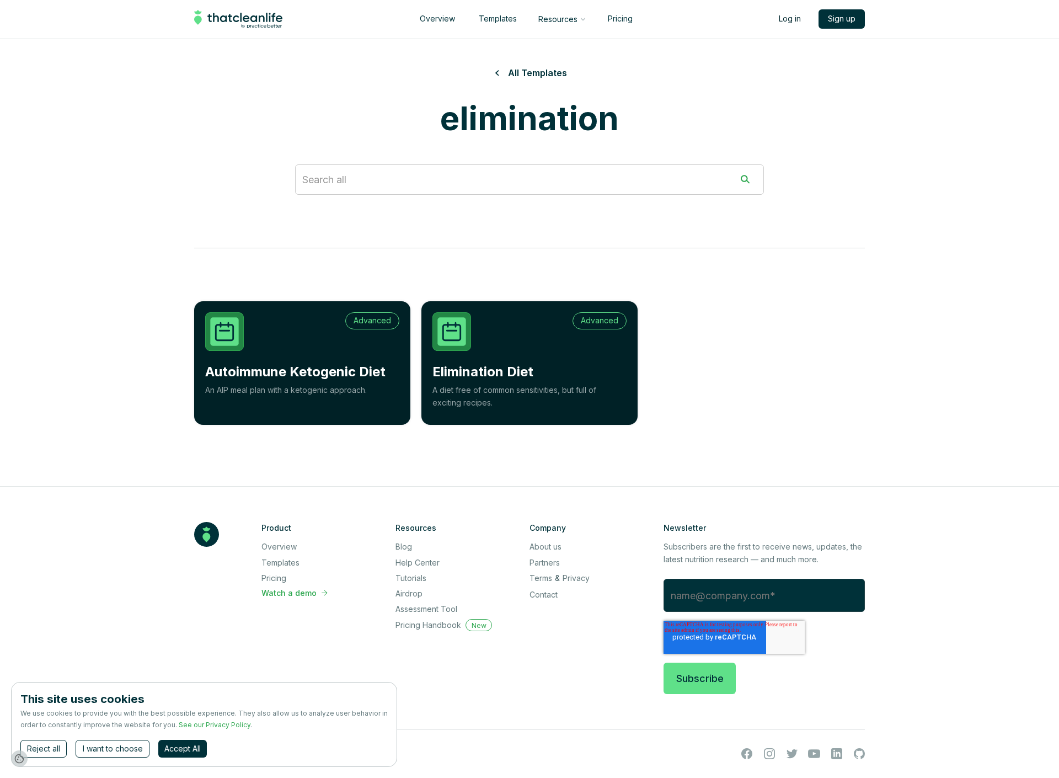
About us (545, 546)
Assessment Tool (426, 609)
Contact (544, 594)
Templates (498, 18)
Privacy (576, 578)
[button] (561, 20)
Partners (545, 562)
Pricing (620, 18)
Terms (541, 578)
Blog (403, 546)
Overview (437, 18)
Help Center (417, 562)
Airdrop (408, 593)
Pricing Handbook (428, 625)
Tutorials (410, 578)
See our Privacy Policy (214, 725)
